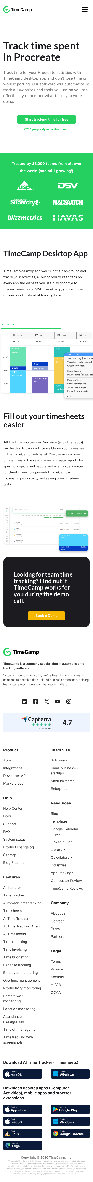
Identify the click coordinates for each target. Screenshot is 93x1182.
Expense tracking (17, 965)
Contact (57, 921)
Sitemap (9, 855)
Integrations (12, 768)
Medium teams (62, 781)
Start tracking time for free (46, 119)
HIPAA (56, 984)
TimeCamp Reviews (67, 888)
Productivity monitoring (22, 988)
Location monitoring (19, 1009)
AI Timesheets (14, 934)
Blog (54, 813)
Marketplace (13, 783)
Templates (59, 821)
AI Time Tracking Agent (22, 926)
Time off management (20, 1029)
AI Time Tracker (16, 918)
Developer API (14, 776)
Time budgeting (16, 957)
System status (14, 839)
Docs (7, 816)
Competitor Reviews (67, 880)
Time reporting (15, 941)
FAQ (6, 831)
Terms (56, 961)
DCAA (56, 992)
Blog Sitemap (14, 862)
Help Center (12, 808)
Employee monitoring (20, 972)
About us (58, 913)
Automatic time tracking (22, 903)
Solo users (59, 760)
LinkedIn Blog (62, 842)
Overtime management (21, 980)
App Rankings (62, 873)
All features (12, 887)
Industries (58, 865)
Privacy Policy (36, 1174)
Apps (7, 760)
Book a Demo (46, 615)
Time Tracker (13, 895)
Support (9, 824)
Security (57, 977)
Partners (57, 936)
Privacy (57, 969)
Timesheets (12, 911)
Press (55, 929)
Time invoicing (15, 949)
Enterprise (59, 788)
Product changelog (18, 847)
